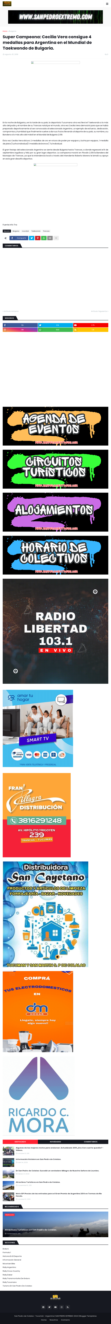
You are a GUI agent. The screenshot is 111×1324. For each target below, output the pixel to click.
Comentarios (90, 1141)
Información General (12, 1260)
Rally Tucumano (10, 1282)
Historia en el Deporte (12, 1256)
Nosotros (54, 1320)
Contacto (65, 1320)
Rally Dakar (7, 1275)
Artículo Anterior (11, 311)
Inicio (5, 31)
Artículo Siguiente (99, 311)
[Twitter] (31, 238)
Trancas (46, 231)
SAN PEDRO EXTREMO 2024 (67, 1316)
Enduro (6, 1249)
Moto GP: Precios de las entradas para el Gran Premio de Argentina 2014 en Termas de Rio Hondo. (59, 1194)
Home (44, 1320)
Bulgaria (12, 31)
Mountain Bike (9, 1263)
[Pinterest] (37, 238)
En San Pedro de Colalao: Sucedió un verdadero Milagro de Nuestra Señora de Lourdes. (57, 1171)
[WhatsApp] (44, 238)
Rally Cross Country (11, 1271)
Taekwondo (36, 231)
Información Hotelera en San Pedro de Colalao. (38, 1159)
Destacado (20, 1141)
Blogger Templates (88, 1316)
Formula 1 (7, 1252)
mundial (25, 231)
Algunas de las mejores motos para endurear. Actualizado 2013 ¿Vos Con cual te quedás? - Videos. (59, 1149)
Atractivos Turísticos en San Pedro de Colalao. (38, 1182)
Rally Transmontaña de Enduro (16, 1278)
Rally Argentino (9, 1267)
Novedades (55, 1141)
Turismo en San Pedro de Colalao (17, 1286)
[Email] (50, 238)
